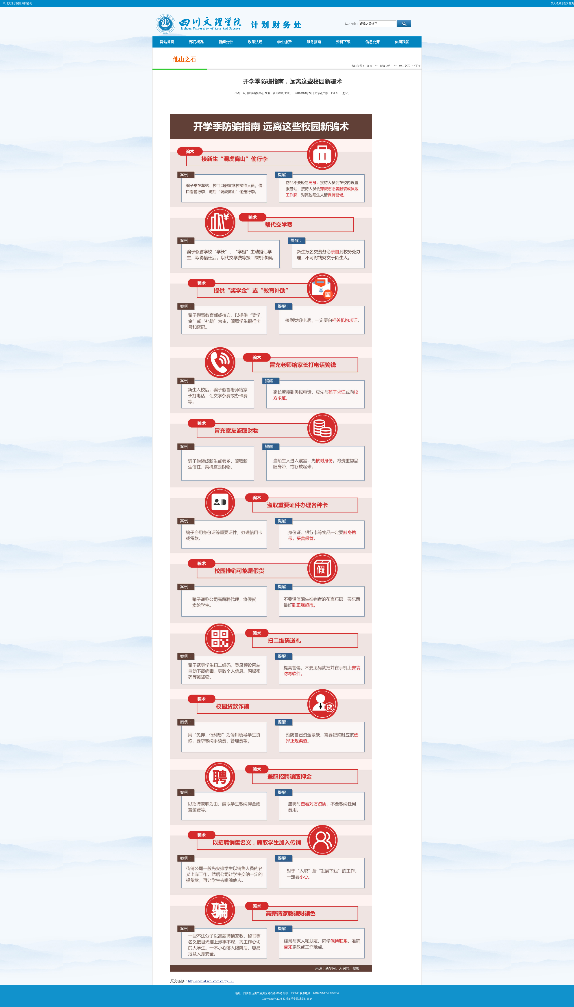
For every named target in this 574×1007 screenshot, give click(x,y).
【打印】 (345, 93)
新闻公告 (385, 65)
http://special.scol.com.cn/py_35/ (211, 981)
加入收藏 (556, 3)
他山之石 (404, 65)
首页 (369, 65)
